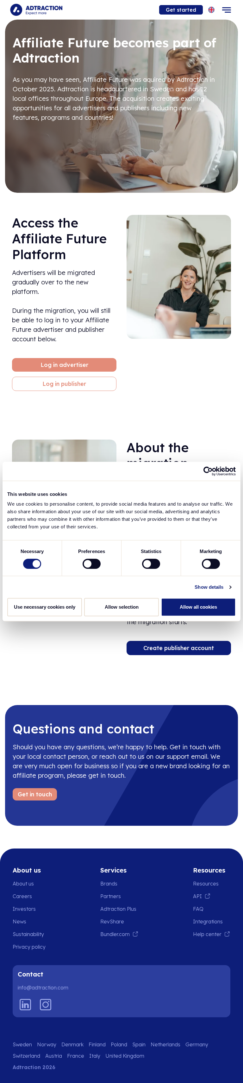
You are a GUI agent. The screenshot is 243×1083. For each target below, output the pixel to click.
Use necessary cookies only (44, 607)
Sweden (22, 1044)
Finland (97, 1044)
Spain (139, 1044)
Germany (196, 1044)
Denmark (72, 1044)
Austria (53, 1056)
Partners (110, 896)
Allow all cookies (198, 607)
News (19, 921)
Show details (209, 587)
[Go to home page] (36, 10)
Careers (22, 896)
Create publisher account (178, 648)
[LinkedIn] (25, 1004)
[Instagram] (45, 1004)
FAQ (198, 909)
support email (187, 756)
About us (23, 883)
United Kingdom (124, 1056)
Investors (24, 909)
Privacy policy (29, 947)
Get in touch (35, 794)
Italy (94, 1056)
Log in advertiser (64, 364)
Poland (119, 1044)
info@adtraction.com (43, 987)
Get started (181, 10)
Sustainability (28, 934)
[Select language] (211, 10)
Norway (46, 1044)
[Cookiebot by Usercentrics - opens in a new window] (208, 471)
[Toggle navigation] (226, 10)
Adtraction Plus (118, 909)
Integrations (208, 921)
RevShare (112, 921)
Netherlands (165, 1044)
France (75, 1056)
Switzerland (26, 1056)
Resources (206, 883)
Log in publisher (64, 383)
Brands (108, 883)
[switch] (92, 564)
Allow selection (122, 607)
